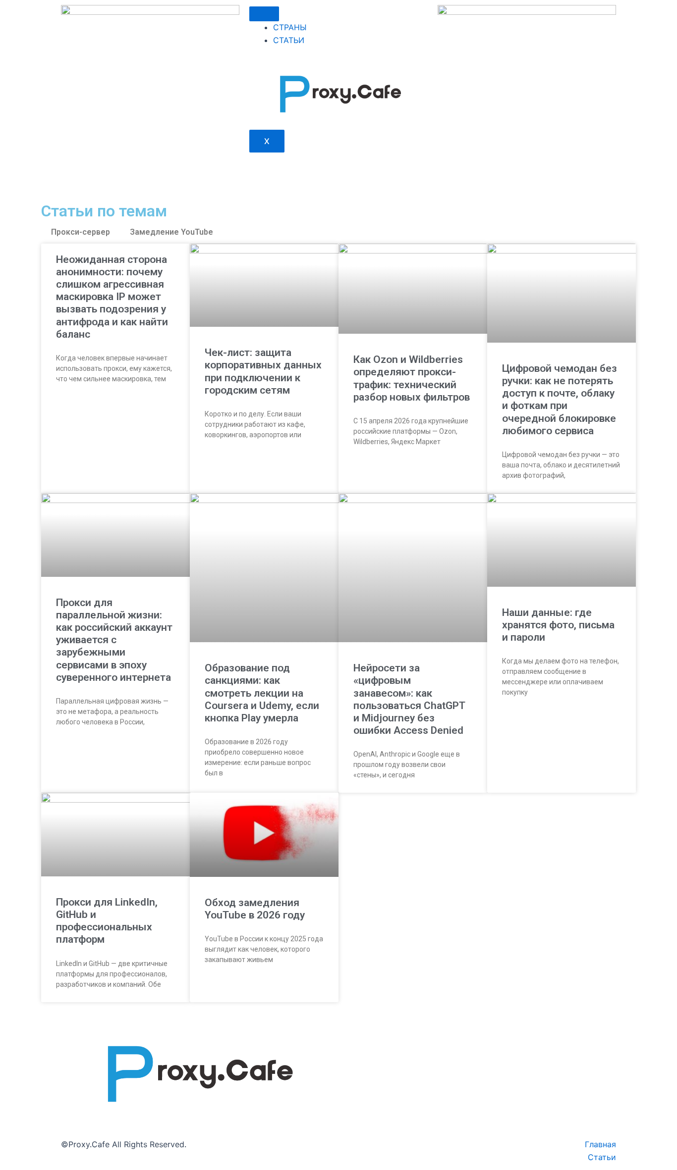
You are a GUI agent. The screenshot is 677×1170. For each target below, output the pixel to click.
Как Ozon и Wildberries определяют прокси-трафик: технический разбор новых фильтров (411, 378)
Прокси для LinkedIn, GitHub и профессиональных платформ (107, 921)
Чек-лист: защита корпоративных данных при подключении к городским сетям (263, 371)
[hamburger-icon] (264, 13)
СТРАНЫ (290, 27)
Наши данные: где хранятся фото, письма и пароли (558, 625)
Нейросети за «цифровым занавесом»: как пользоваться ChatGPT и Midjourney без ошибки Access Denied (409, 699)
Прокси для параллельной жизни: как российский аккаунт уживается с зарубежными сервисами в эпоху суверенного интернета (114, 640)
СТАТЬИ (288, 40)
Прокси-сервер (80, 232)
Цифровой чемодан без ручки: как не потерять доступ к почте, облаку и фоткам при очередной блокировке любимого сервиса (559, 399)
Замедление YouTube (171, 232)
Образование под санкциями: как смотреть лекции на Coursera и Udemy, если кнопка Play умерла (262, 693)
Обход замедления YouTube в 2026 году (255, 909)
